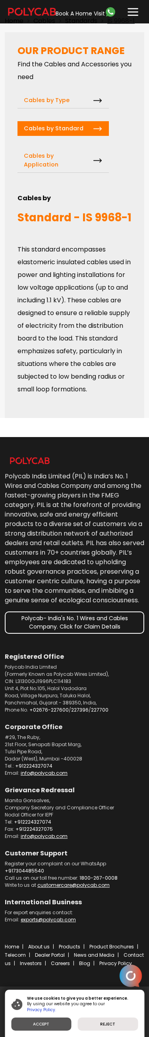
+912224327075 (34, 829)
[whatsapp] (113, 12)
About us (39, 946)
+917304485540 (24, 870)
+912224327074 (33, 765)
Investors (31, 963)
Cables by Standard (53, 128)
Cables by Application (41, 160)
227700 (99, 709)
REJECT (107, 1024)
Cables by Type (47, 100)
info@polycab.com (44, 773)
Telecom (15, 955)
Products (69, 946)
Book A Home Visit (80, 13)
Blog (84, 963)
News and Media (94, 955)
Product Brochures (111, 946)
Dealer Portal (50, 955)
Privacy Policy (115, 963)
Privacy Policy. (41, 1010)
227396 (80, 709)
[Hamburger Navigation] (131, 10)
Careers (60, 963)
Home (12, 946)
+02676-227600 (49, 709)
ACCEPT (41, 1024)
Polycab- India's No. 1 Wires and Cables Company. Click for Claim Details (74, 622)
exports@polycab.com (48, 919)
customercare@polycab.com (73, 885)
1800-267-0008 (98, 877)
